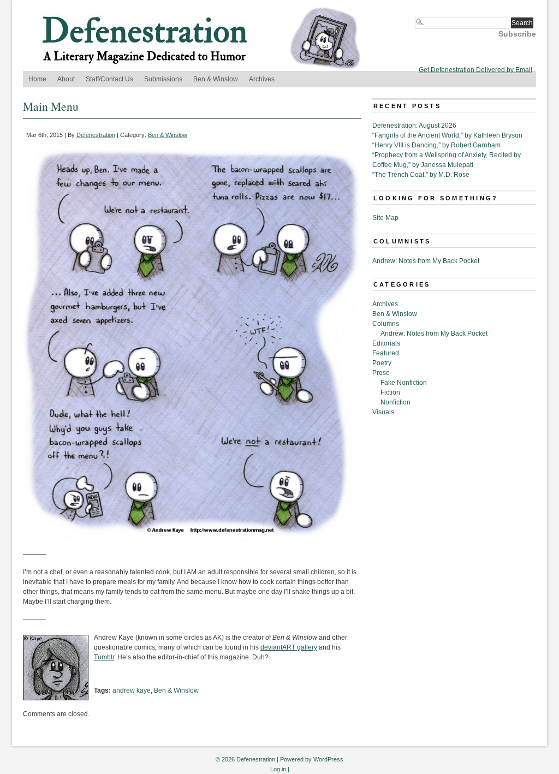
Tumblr (104, 657)
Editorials (386, 343)
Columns (385, 324)
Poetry (381, 363)
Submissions (163, 79)
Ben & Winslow (215, 79)
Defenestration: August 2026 (414, 125)
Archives (262, 79)
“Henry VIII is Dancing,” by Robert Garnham (436, 145)
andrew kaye (131, 690)
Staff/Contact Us (109, 79)
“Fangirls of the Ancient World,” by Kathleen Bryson (447, 135)
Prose (381, 373)
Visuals (383, 412)
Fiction (390, 392)
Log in (278, 769)
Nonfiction (395, 402)
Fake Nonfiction (403, 382)
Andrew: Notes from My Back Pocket (425, 261)
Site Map (385, 218)
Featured (385, 353)
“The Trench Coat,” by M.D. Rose (420, 174)
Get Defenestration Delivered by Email (475, 70)
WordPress (328, 759)
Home (37, 79)
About (66, 79)
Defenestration (95, 135)
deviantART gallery (288, 647)
